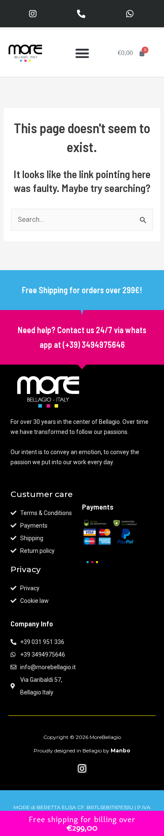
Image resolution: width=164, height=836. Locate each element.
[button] (82, 53)
